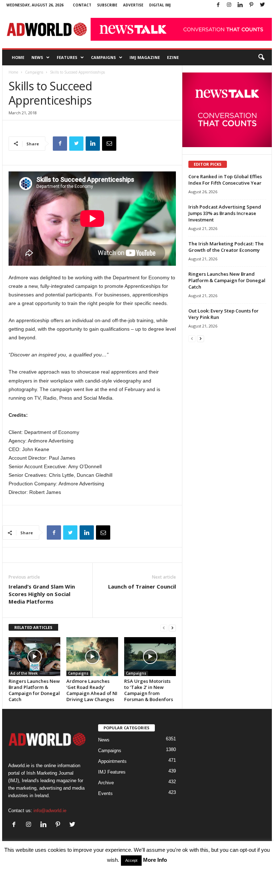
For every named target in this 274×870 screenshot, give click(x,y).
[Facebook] (218, 5)
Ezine (173, 57)
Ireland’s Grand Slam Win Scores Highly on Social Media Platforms (42, 594)
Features (67, 57)
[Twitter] (262, 5)
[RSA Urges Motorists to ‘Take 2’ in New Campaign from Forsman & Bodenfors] (150, 656)
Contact (82, 5)
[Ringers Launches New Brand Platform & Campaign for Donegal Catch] (34, 656)
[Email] (109, 143)
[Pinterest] (251, 5)
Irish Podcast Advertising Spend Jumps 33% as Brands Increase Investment (224, 213)
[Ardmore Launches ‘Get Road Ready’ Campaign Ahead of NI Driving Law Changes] (92, 656)
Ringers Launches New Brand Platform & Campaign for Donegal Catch (34, 690)
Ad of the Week (24, 673)
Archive (106, 782)
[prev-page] (163, 627)
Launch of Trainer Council (142, 586)
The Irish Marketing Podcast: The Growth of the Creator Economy (226, 246)
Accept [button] (131, 860)
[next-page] (172, 627)
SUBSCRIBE (107, 5)
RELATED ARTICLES (33, 627)
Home (18, 57)
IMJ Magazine (145, 57)
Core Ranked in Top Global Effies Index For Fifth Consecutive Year (225, 179)
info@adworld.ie (50, 810)
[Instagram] (229, 5)
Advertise (133, 5)
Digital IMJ (160, 5)
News (37, 57)
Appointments (112, 761)
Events (105, 793)
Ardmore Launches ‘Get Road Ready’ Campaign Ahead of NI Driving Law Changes (91, 690)
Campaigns (103, 57)
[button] (261, 57)
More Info (155, 860)
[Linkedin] (240, 5)
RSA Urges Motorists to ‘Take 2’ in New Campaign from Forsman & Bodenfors (148, 690)
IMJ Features (112, 772)
